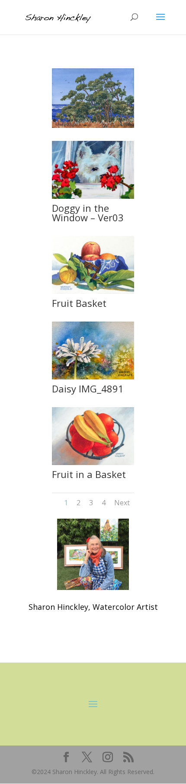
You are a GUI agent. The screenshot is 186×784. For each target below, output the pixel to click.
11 (127, 120)
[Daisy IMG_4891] (93, 377)
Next (122, 502)
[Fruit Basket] (93, 291)
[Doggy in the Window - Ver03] (93, 196)
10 (120, 120)
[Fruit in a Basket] (93, 463)
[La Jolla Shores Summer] (93, 125)
